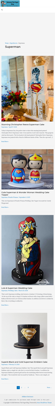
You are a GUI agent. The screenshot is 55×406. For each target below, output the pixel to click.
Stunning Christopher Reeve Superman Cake (22, 124)
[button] (2, 10)
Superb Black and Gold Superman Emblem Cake (24, 362)
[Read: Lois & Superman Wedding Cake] (27, 250)
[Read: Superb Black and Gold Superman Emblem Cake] (24, 336)
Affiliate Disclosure (27, 396)
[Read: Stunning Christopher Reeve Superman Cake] (27, 88)
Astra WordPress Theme (44, 402)
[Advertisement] (27, 23)
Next (49, 387)
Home (7, 43)
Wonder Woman (13, 197)
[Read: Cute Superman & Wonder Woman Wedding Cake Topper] (27, 169)
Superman (4, 127)
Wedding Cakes (12, 290)
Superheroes (13, 43)
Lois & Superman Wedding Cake (16, 288)
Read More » (5, 142)
